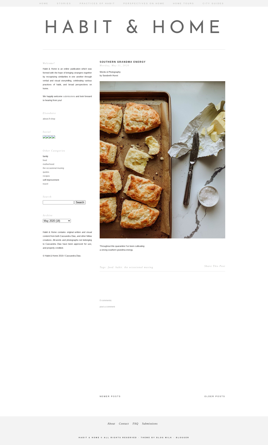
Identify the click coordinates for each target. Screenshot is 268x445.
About (111, 423)
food (45, 160)
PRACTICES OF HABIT (97, 3)
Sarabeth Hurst (110, 75)
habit (119, 267)
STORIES (64, 3)
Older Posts (214, 396)
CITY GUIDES (213, 3)
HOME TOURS (183, 3)
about (45, 119)
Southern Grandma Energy (123, 62)
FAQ (135, 423)
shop (52, 119)
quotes (46, 172)
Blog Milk (164, 438)
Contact (124, 423)
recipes (46, 176)
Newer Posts (110, 396)
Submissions (150, 423)
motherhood (48, 164)
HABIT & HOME (134, 29)
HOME (43, 3)
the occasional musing (53, 168)
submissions (69, 96)
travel (45, 184)
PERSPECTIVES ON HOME (144, 3)
